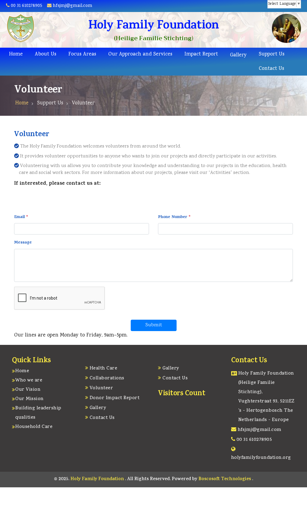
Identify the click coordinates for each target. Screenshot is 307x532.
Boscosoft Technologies (225, 479)
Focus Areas (82, 54)
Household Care (33, 427)
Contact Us (271, 69)
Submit (153, 325)
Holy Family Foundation (97, 479)
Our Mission (29, 399)
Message (23, 243)
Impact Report (201, 54)
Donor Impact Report (115, 398)
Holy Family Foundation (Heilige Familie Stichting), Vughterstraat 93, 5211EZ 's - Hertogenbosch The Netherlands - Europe (266, 397)
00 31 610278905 (26, 6)
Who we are (28, 380)
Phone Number (174, 217)
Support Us (272, 54)
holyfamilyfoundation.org (261, 458)
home (21, 103)
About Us (45, 54)
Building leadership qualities (38, 413)
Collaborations (107, 378)
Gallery (238, 55)
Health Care (104, 368)
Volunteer (101, 388)
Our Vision (27, 389)
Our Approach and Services (140, 54)
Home (16, 54)
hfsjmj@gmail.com (72, 6)
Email (21, 217)
